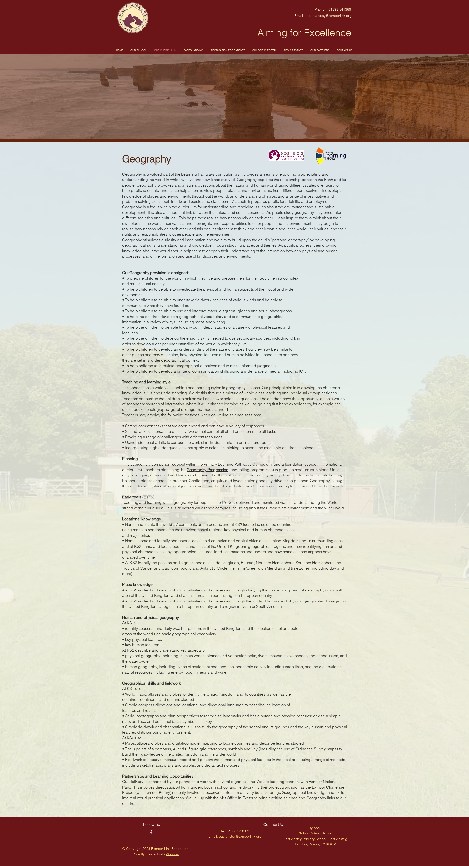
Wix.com (172, 854)
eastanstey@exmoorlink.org (330, 15)
